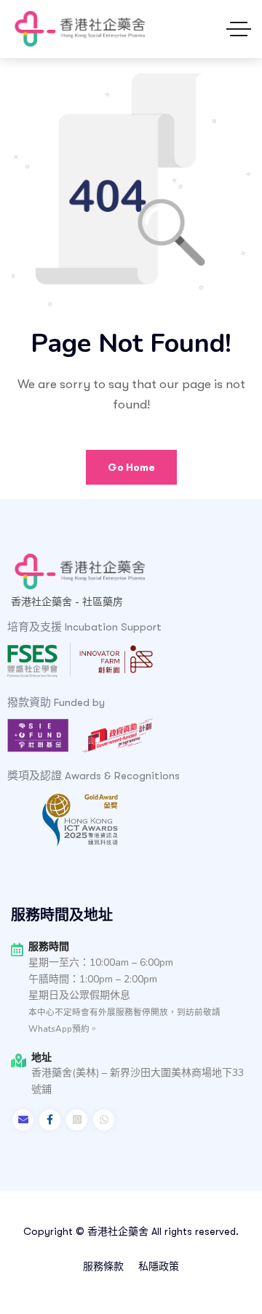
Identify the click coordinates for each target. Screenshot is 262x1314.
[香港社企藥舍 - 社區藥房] (79, 29)
